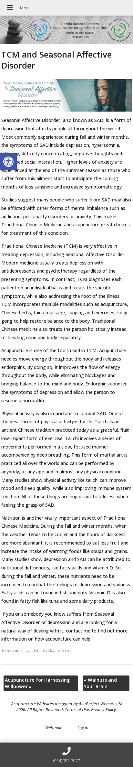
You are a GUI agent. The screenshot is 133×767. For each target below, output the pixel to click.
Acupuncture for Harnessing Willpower (37, 683)
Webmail (53, 727)
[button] (8, 161)
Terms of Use (77, 709)
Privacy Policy (103, 709)
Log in (82, 727)
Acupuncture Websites (32, 704)
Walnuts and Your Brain (100, 683)
